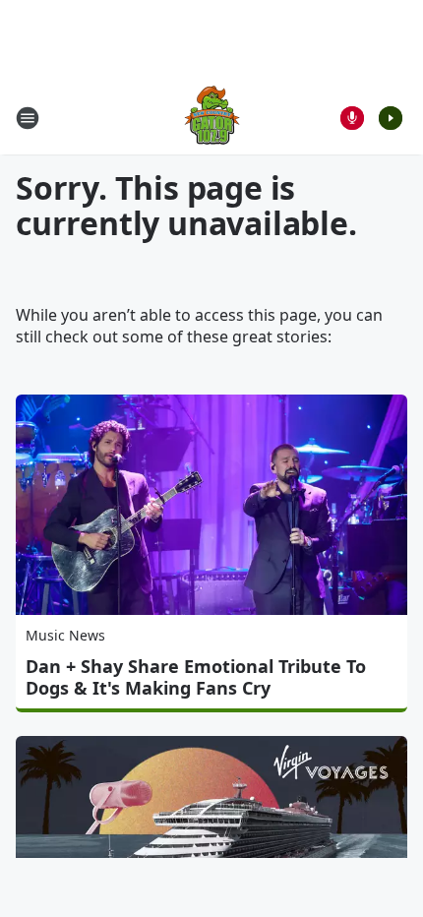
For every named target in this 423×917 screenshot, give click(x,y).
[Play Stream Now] (390, 118)
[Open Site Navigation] (27, 118)
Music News (65, 635)
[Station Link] (212, 118)
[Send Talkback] (352, 118)
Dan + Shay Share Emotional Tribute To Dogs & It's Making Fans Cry (196, 677)
